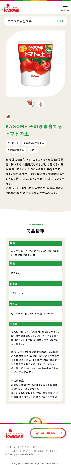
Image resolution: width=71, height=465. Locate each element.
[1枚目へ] (30, 104)
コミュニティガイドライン (46, 450)
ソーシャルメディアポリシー (18, 450)
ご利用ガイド (11, 447)
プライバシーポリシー (30, 447)
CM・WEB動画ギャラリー (28, 454)
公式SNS (9, 454)
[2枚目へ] (41, 104)
